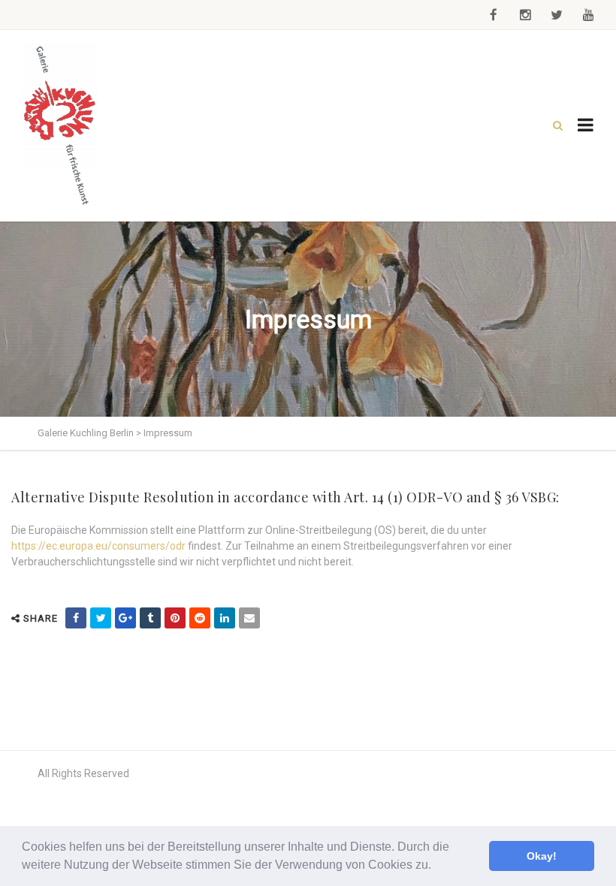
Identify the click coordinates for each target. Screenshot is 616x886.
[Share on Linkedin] (224, 617)
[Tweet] (100, 617)
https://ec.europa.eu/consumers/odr (98, 546)
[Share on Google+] (125, 617)
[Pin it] (175, 617)
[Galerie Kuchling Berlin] (60, 126)
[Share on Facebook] (75, 617)
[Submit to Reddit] (199, 617)
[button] (436, 866)
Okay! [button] (542, 856)
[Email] (249, 617)
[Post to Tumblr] (150, 617)
